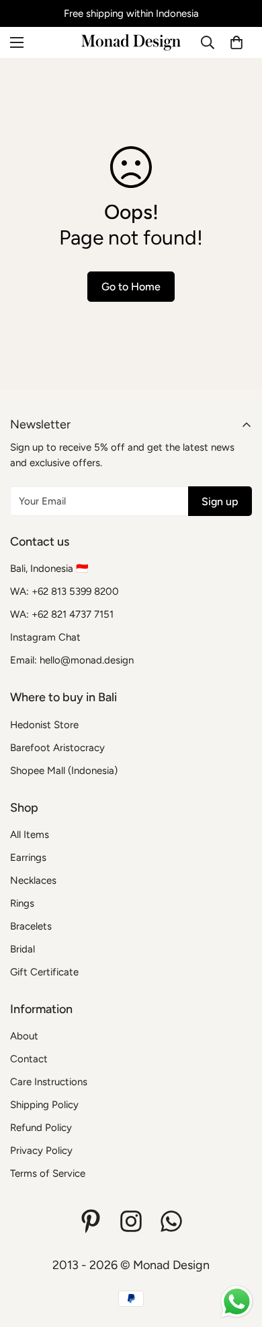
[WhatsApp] (171, 1221)
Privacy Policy (41, 1150)
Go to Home (131, 286)
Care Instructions (48, 1082)
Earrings (28, 857)
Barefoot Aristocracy (57, 748)
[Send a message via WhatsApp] (236, 1301)
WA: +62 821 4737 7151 (62, 614)
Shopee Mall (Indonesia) (64, 771)
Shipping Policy (44, 1105)
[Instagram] (131, 1221)
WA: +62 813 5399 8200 (64, 591)
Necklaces (33, 880)
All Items (29, 835)
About (24, 1036)
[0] (236, 42)
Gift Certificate (44, 972)
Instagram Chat (45, 637)
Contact (29, 1059)
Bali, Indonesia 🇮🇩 (49, 568)
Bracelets (31, 926)
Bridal (22, 949)
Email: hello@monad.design (72, 660)
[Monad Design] (131, 42)
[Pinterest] (91, 1221)
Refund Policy (41, 1128)
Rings (22, 903)
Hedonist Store (44, 725)
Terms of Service (47, 1173)
